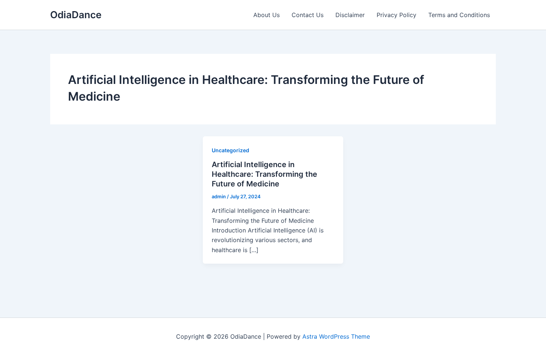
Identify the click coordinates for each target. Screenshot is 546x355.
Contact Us (308, 15)
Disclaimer (350, 15)
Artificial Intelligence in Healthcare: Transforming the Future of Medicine (264, 174)
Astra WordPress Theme (336, 336)
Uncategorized (230, 150)
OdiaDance (75, 14)
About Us (266, 15)
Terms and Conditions (459, 15)
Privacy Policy (396, 15)
